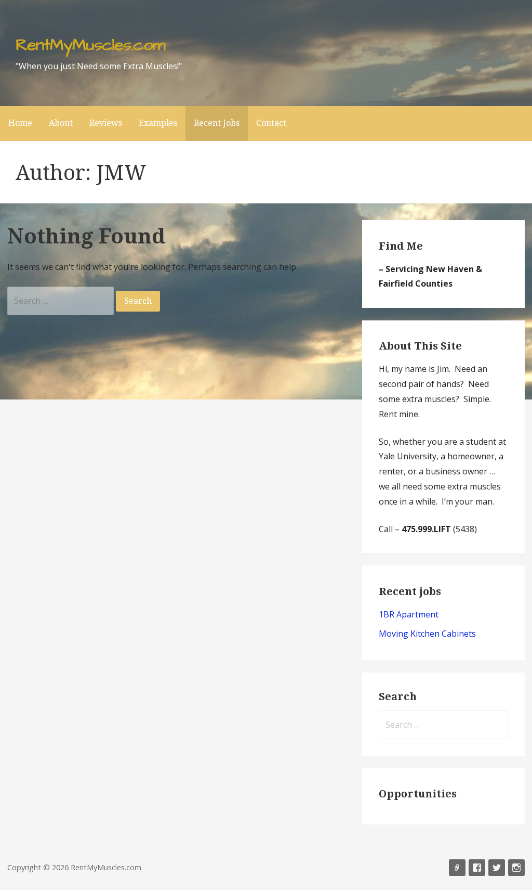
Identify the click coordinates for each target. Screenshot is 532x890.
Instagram (516, 867)
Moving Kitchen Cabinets (427, 633)
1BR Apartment (408, 614)
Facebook (477, 867)
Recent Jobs (217, 123)
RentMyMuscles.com (90, 45)
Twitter (496, 867)
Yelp (457, 867)
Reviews (105, 123)
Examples (158, 123)
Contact (271, 123)
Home (20, 123)
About (61, 123)
